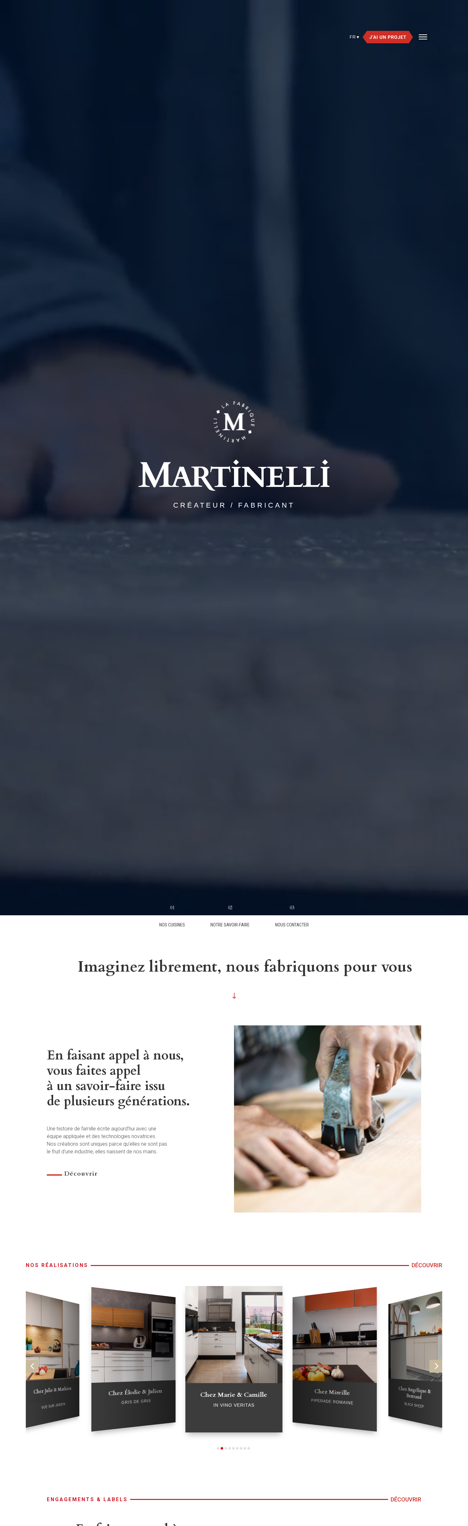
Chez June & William (415, 1353)
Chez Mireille (135, 1392)
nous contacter (292, 925)
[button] (32, 1366)
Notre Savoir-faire (230, 925)
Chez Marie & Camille (52, 1390)
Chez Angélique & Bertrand (234, 1398)
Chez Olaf (332, 1353)
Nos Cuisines (172, 925)
